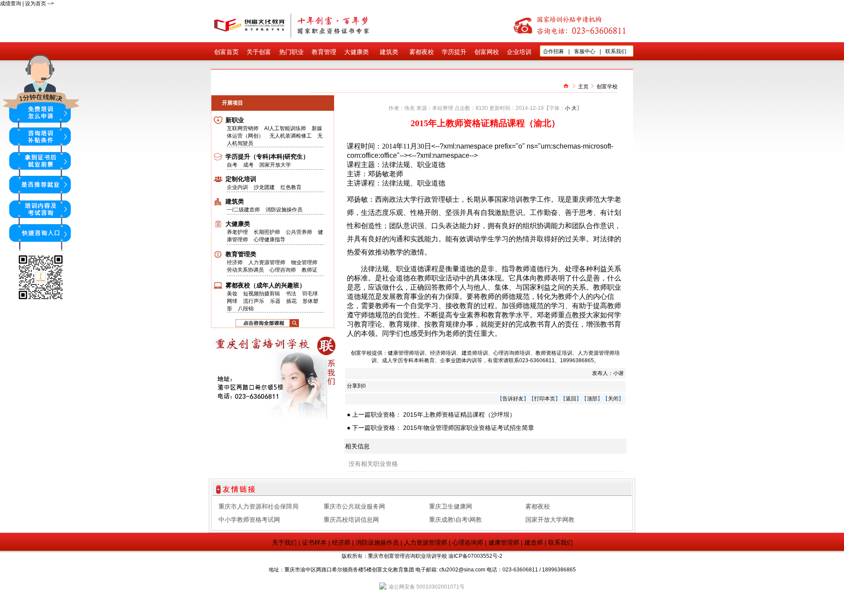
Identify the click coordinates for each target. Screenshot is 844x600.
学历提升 (454, 51)
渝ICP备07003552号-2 (475, 556)
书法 (291, 294)
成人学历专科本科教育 (408, 360)
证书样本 (314, 542)
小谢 (618, 373)
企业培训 (519, 51)
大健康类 (356, 51)
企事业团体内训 (458, 360)
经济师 (235, 262)
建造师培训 (475, 353)
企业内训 (238, 187)
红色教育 (291, 187)
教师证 (309, 270)
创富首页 (226, 51)
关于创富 (259, 51)
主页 (583, 87)
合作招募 (553, 51)
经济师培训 (443, 353)
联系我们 (615, 51)
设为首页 (35, 3)
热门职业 (291, 51)
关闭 (613, 399)
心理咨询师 (282, 270)
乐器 (275, 301)
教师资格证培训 (553, 353)
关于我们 (284, 542)
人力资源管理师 (266, 262)
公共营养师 (299, 232)
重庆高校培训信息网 (351, 519)
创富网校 (486, 51)
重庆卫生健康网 (450, 506)
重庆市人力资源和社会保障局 (258, 506)
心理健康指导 (269, 239)
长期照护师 (267, 232)
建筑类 (389, 51)
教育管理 (324, 51)
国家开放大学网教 (550, 519)
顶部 (592, 399)
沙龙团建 (264, 187)
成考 (249, 165)
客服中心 (584, 51)
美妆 (232, 294)
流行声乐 (253, 301)
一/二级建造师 (243, 210)
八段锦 (246, 308)
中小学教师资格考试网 (249, 519)
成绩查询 (10, 3)
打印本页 (544, 399)
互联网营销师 (242, 128)
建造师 (533, 542)
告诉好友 (513, 399)
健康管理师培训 (406, 353)
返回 (571, 399)
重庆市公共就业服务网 (354, 506)
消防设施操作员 (284, 210)
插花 (291, 301)
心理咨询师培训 (511, 353)
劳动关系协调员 (245, 270)
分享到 (355, 386)
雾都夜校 (421, 51)
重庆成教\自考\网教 (455, 519)
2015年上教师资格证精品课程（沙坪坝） (459, 414)
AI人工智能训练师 (285, 128)
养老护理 (237, 232)
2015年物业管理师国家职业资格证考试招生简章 (468, 427)
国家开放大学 (275, 165)
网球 (232, 301)
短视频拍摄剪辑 (261, 294)
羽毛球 (310, 294)
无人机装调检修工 (290, 136)
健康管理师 (503, 542)
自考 (233, 165)
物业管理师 (304, 262)
